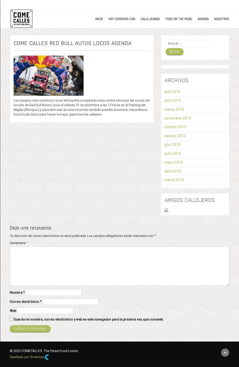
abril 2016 (173, 100)
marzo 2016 (174, 109)
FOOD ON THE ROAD (178, 19)
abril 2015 (173, 171)
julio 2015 (172, 144)
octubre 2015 (175, 127)
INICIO (99, 19)
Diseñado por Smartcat (27, 357)
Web (13, 311)
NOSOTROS (221, 19)
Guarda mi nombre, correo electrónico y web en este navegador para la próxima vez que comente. (89, 319)
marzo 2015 (174, 180)
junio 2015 (173, 153)
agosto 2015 (175, 136)
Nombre (17, 292)
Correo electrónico (26, 301)
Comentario (19, 243)
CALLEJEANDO (150, 19)
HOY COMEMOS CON (122, 19)
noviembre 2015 (178, 118)
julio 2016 (172, 91)
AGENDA (203, 19)
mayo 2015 (174, 162)
